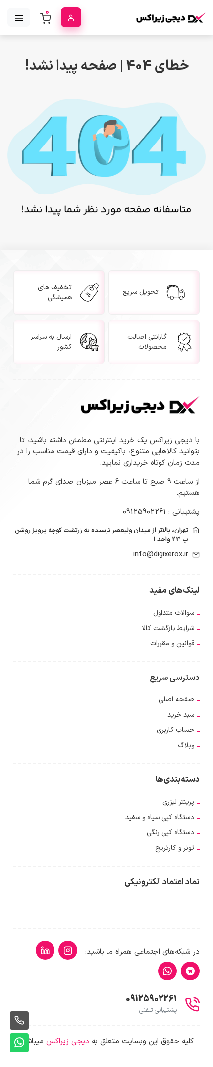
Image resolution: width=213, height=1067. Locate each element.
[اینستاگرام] (67, 950)
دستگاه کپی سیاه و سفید (159, 817)
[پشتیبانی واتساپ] (19, 1042)
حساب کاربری (175, 730)
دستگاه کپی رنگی (170, 832)
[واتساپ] (167, 971)
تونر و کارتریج (174, 848)
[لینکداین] (45, 950)
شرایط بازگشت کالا (168, 628)
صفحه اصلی (176, 699)
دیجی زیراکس (67, 1041)
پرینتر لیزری (178, 802)
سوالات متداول (173, 613)
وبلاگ (186, 745)
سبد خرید (180, 715)
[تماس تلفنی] (19, 1020)
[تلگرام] (190, 971)
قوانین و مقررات (172, 643)
